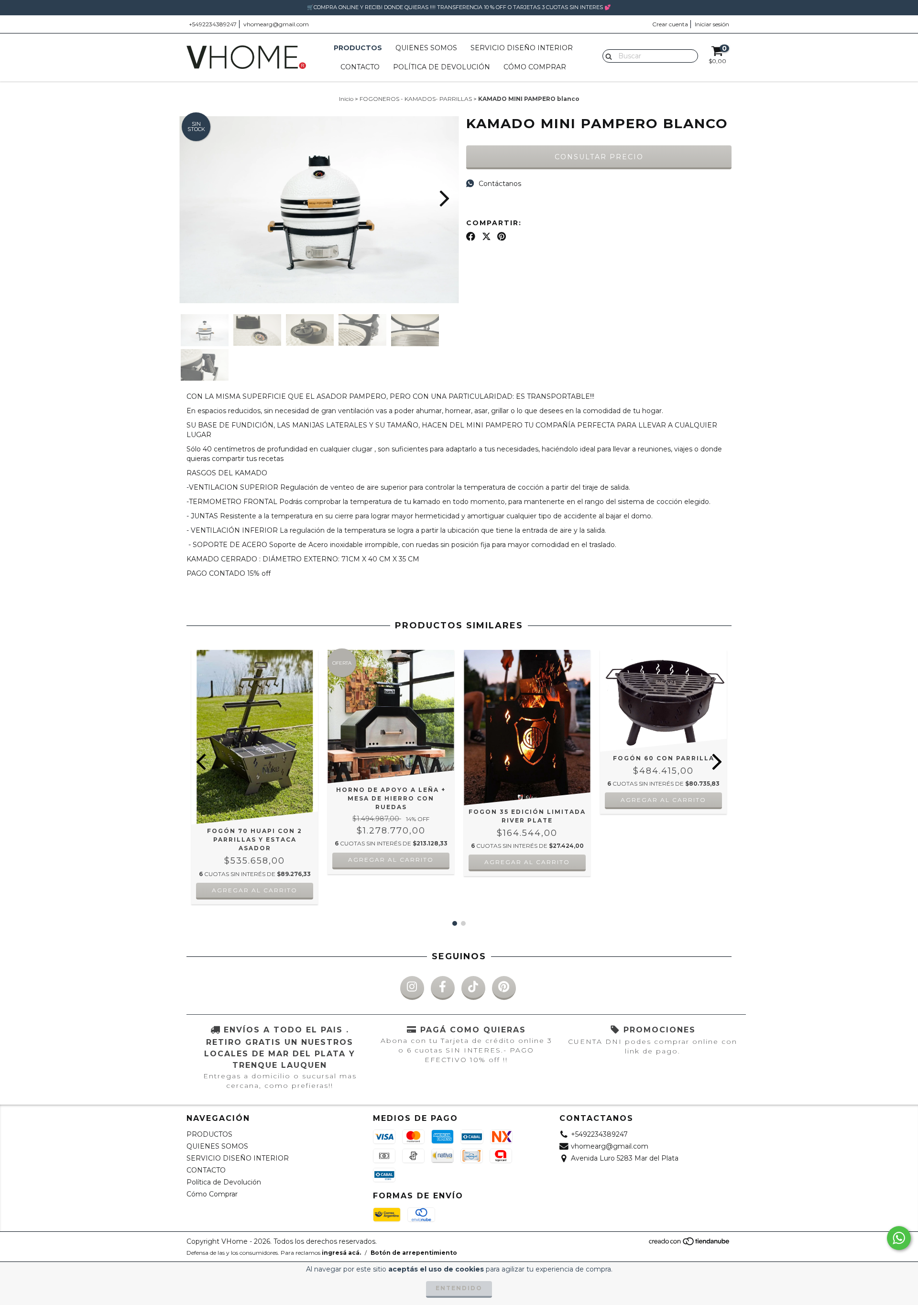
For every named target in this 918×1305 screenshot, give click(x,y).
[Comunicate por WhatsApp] (899, 1238)
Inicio (346, 98)
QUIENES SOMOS (426, 48)
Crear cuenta (670, 24)
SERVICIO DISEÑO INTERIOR (521, 48)
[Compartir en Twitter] (486, 236)
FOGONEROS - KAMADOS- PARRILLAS (416, 98)
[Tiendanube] (690, 1243)
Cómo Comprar (534, 67)
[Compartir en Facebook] (470, 236)
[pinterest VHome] (504, 988)
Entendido (459, 1288)
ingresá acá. (341, 1252)
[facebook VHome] (443, 988)
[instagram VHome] (412, 988)
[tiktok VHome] (473, 988)
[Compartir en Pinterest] (501, 236)
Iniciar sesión (712, 24)
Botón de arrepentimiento (414, 1252)
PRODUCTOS (358, 48)
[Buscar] (606, 55)
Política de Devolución (441, 67)
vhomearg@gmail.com (276, 24)
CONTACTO (360, 67)
